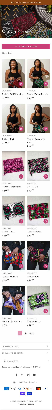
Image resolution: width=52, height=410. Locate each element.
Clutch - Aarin (8, 231)
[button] (41, 11)
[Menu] (3, 11)
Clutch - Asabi (33, 321)
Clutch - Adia (33, 276)
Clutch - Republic (10, 276)
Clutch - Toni (8, 139)
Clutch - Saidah (34, 231)
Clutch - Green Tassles (37, 94)
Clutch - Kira (33, 186)
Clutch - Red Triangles (12, 94)
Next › (31, 333)
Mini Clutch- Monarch (12, 321)
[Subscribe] (48, 361)
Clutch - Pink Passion (12, 186)
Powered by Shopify (26, 404)
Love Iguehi (21, 401)
